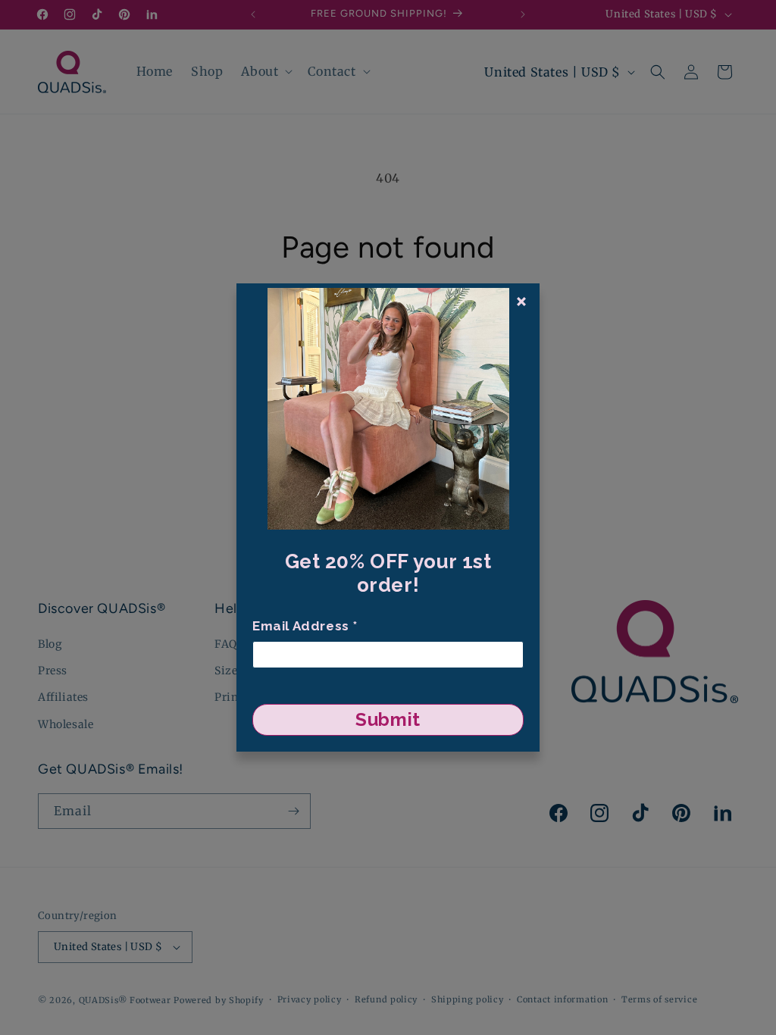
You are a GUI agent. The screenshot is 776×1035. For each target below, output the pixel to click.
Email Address (305, 625)
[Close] (521, 301)
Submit (388, 719)
